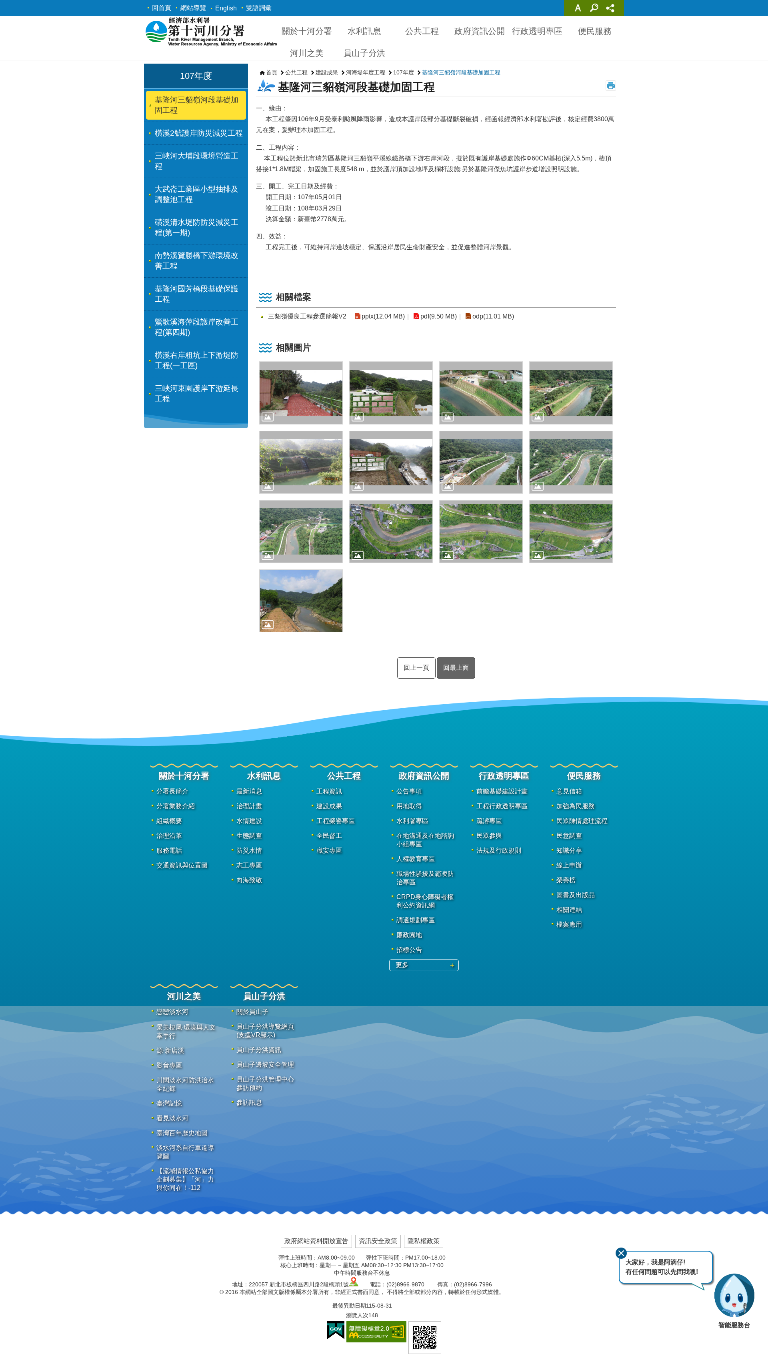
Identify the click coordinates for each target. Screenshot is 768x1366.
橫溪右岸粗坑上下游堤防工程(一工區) (196, 360)
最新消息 (249, 791)
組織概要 (169, 820)
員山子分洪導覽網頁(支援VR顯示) (265, 1030)
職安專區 (329, 850)
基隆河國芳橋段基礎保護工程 (196, 293)
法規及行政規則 (498, 850)
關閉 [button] (578, 8)
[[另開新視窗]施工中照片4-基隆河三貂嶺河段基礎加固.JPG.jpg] (301, 532)
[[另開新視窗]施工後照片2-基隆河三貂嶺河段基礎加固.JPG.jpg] (391, 393)
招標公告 (409, 949)
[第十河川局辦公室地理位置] (353, 1284)
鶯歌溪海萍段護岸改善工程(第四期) (196, 327)
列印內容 (611, 85)
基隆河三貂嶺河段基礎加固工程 (196, 105)
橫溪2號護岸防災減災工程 (199, 133)
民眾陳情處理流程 (582, 820)
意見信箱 (569, 791)
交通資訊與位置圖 (182, 865)
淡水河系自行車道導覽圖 (185, 1152)
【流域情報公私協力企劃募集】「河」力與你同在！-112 (185, 1179)
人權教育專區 (415, 858)
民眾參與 (489, 835)
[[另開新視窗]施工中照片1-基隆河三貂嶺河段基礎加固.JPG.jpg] (391, 462)
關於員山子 (252, 1011)
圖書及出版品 (575, 894)
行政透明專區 (537, 31)
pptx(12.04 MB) (383, 316)
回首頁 (161, 7)
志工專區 (249, 865)
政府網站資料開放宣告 (316, 1241)
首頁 (271, 72)
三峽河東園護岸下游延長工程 (196, 393)
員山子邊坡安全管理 (265, 1064)
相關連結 (569, 909)
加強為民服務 (575, 806)
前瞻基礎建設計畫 (502, 791)
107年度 (403, 72)
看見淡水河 (172, 1118)
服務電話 (169, 850)
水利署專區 (412, 820)
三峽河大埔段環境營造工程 (196, 161)
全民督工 (329, 835)
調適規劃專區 (415, 920)
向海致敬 (249, 880)
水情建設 (249, 820)
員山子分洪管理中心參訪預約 (265, 1083)
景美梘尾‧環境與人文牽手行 (186, 1031)
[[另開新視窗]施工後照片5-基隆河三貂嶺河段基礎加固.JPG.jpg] (301, 462)
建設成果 (327, 72)
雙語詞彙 (259, 7)
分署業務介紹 (175, 806)
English (226, 8)
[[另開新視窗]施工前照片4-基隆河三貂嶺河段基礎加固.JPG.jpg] (301, 601)
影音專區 (169, 1065)
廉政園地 (409, 934)
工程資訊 (329, 791)
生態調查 (249, 835)
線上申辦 (569, 865)
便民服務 (595, 31)
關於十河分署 (307, 31)
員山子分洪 (364, 53)
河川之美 (307, 53)
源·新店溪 (170, 1050)
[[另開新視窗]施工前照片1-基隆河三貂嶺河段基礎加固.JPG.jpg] (391, 532)
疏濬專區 (489, 820)
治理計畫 (249, 806)
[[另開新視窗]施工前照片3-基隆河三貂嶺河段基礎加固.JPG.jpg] (571, 532)
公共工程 (422, 31)
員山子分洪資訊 (258, 1049)
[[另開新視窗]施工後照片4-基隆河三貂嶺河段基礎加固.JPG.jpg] (571, 393)
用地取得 (409, 806)
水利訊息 (364, 31)
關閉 (621, 1253)
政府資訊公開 (479, 31)
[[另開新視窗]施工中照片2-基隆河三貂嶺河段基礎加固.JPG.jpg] (481, 462)
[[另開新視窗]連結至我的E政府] (335, 1330)
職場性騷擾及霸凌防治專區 (425, 877)
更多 (402, 964)
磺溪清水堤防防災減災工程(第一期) (196, 227)
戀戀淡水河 (172, 1011)
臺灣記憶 (169, 1103)
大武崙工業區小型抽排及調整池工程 (196, 194)
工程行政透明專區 (502, 806)
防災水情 (249, 850)
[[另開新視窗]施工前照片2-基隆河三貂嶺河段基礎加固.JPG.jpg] (481, 532)
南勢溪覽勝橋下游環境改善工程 (196, 260)
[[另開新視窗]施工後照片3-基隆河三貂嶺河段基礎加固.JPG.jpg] (481, 393)
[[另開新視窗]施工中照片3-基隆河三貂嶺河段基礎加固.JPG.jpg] (571, 462)
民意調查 (569, 835)
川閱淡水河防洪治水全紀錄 (185, 1084)
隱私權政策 (424, 1241)
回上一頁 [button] (416, 667)
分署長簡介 (172, 791)
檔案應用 (569, 924)
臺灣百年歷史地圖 (182, 1133)
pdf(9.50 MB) (438, 316)
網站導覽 (193, 7)
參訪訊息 (249, 1102)
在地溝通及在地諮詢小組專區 (425, 839)
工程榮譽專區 (335, 820)
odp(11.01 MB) (493, 316)
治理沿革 (169, 835)
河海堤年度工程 (365, 72)
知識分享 (569, 850)
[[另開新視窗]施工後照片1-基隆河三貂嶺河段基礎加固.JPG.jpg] (301, 393)
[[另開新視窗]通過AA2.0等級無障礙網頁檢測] (376, 1331)
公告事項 (409, 791)
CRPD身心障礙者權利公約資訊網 (425, 901)
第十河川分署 (211, 31)
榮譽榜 (566, 880)
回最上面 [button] (456, 667)
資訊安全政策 (378, 1241)
